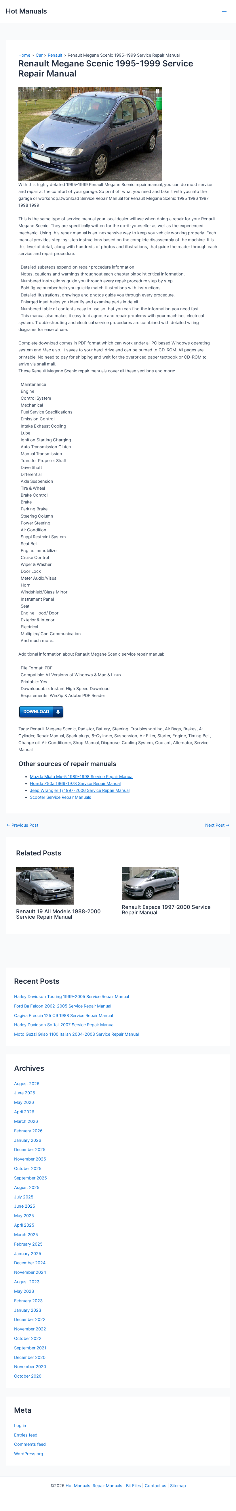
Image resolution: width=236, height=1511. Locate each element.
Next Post (217, 825)
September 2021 (30, 1348)
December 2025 (29, 1149)
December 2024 (29, 1262)
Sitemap (178, 1485)
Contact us (155, 1485)
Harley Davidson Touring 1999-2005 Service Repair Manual (71, 996)
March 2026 (26, 1121)
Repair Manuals (107, 1485)
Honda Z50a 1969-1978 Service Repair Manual (75, 783)
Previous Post (22, 825)
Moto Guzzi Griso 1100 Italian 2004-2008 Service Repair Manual (76, 1034)
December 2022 (29, 1319)
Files (136, 1485)
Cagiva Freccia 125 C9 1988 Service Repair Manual (63, 1015)
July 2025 (23, 1197)
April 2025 (24, 1225)
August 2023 (26, 1281)
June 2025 (24, 1206)
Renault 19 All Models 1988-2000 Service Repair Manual (58, 914)
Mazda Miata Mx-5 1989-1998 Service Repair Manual (81, 776)
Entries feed (25, 1435)
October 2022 (27, 1338)
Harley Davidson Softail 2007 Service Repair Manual (64, 1024)
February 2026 (28, 1130)
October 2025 (27, 1168)
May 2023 (24, 1291)
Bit (128, 1485)
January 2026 (27, 1140)
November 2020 (30, 1366)
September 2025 (30, 1178)
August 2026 (26, 1083)
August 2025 (26, 1187)
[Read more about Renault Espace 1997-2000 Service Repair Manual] (150, 883)
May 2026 (24, 1102)
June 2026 (24, 1093)
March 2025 (26, 1234)
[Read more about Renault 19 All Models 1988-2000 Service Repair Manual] (45, 885)
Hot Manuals (26, 11)
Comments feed (30, 1444)
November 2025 (30, 1159)
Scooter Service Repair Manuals (60, 797)
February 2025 (28, 1244)
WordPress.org (28, 1453)
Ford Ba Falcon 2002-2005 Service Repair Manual (62, 1006)
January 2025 (27, 1253)
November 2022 (30, 1329)
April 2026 (24, 1111)
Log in (20, 1425)
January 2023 (27, 1310)
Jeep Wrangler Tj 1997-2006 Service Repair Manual (80, 790)
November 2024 (30, 1272)
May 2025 (24, 1215)
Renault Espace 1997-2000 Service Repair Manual (166, 909)
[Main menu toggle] (224, 11)
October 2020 (27, 1376)
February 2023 (28, 1300)
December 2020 (29, 1357)
